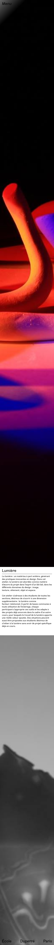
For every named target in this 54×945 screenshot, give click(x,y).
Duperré (27, 940)
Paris (47, 940)
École (7, 940)
